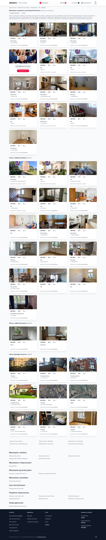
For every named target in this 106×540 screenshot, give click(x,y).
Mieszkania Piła (12, 466)
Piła (39, 7)
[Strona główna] (13, 2)
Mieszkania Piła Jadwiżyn (74, 456)
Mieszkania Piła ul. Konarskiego (75, 441)
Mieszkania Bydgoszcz (73, 496)
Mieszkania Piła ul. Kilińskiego (46, 441)
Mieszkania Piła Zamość (44, 458)
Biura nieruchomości (14, 524)
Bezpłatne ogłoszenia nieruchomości (17, 506)
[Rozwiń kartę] (35, 45)
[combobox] (50, 3)
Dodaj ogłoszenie (15, 515)
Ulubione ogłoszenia (14, 530)
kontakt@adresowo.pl (41, 536)
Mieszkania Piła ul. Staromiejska (75, 443)
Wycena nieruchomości (14, 518)
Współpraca (48, 518)
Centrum (43, 7)
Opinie (46, 521)
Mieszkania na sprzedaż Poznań (76, 498)
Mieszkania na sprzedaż (23, 7)
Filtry (64, 2)
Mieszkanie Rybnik (43, 498)
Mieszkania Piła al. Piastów (16, 441)
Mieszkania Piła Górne (44, 456)
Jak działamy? (24, 2)
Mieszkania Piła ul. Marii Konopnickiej (18, 443)
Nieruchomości (12, 7)
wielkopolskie (34, 7)
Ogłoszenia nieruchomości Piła (16, 488)
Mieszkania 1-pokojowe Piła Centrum (17, 473)
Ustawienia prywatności (32, 521)
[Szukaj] (40, 2)
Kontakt (47, 524)
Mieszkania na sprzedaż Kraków (46, 496)
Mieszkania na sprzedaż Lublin (16, 496)
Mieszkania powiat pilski (15, 481)
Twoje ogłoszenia (13, 527)
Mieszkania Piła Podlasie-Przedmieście (18, 458)
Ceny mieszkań (12, 521)
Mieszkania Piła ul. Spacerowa (46, 443)
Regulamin (29, 515)
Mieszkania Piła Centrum (15, 456)
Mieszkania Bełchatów (14, 498)
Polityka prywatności (32, 518)
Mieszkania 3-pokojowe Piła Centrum (47, 473)
